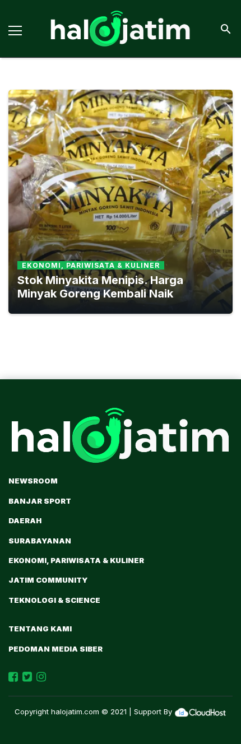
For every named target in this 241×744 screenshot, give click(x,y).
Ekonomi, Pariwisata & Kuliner (76, 560)
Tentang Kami (40, 628)
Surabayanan (39, 540)
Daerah (24, 520)
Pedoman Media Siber (55, 648)
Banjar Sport (39, 500)
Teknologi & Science (54, 600)
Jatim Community (47, 579)
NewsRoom (33, 480)
